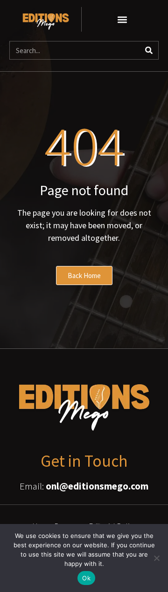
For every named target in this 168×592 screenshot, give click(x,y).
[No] (156, 558)
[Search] (149, 50)
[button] (122, 19)
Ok (86, 578)
